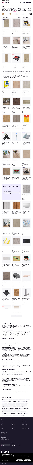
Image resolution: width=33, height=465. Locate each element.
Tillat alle (27, 460)
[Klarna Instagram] (19, 445)
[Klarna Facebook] (13, 445)
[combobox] (25, 17)
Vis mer (30, 10)
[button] (23, 2)
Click (2, 360)
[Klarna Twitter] (17, 445)
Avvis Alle (19, 460)
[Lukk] (31, 454)
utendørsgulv (12, 354)
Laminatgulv (4, 331)
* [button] (26, 33)
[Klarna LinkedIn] (15, 445)
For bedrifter (7, 0)
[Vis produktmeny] (30, 7)
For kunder (3, 0)
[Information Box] (8, 17)
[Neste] (30, 14)
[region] (16, 457)
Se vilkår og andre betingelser (11, 77)
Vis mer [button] (16, 315)
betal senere (23, 374)
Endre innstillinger (5, 460)
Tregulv (3, 347)
